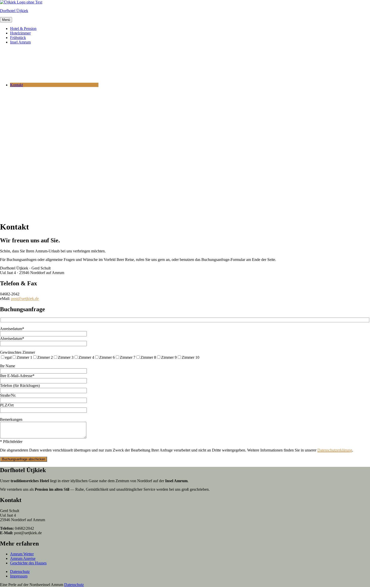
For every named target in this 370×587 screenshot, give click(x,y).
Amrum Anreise (22, 558)
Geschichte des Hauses (28, 563)
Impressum (18, 576)
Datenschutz (20, 571)
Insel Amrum (20, 42)
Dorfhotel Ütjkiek (14, 11)
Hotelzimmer (20, 33)
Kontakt (16, 85)
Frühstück (18, 37)
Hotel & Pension (23, 28)
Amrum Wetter (22, 554)
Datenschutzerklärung (334, 450)
